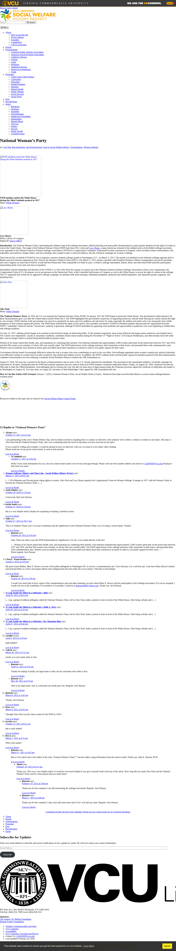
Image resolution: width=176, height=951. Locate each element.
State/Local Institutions (21, 69)
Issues (8, 104)
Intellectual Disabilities (21, 116)
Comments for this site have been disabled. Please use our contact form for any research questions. (88, 812)
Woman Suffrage (91, 147)
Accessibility (11, 931)
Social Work (16, 97)
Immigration (16, 119)
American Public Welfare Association (27, 52)
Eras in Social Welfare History (56, 147)
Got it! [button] (167, 946)
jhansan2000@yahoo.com (87, 585)
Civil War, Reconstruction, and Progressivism (22, 147)
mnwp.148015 (15, 241)
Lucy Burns (94, 248)
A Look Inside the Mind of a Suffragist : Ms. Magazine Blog (33, 621)
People (8, 47)
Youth (13, 72)
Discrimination (17, 114)
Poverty (14, 129)
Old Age (14, 124)
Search (32, 22)
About (8, 32)
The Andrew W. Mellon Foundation (15, 919)
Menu (5, 28)
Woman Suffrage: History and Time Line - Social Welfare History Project (40, 473)
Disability (15, 111)
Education (15, 82)
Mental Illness (17, 121)
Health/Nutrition (18, 84)
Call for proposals (18, 45)
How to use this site (19, 35)
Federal (14, 59)
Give (169, 3)
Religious (15, 64)
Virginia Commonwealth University (56, 3)
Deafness (15, 109)
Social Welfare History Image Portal (59, 398)
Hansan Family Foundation (12, 921)
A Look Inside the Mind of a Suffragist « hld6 (27, 593)
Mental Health (17, 89)
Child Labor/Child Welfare (22, 77)
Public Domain (12, 203)
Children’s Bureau (19, 57)
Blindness (15, 106)
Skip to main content (9, 8)
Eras (7, 99)
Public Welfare (17, 92)
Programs (10, 74)
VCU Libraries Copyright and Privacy (22, 934)
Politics (14, 126)
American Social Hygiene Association (27, 54)
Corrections (16, 79)
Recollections (11, 101)
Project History (17, 37)
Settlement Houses (19, 67)
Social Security (17, 94)
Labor (13, 62)
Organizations (12, 50)
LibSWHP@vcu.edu (154, 463)
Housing (14, 87)
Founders (15, 40)
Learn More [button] (88, 946)
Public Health (17, 131)
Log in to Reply (12, 454)
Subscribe (7, 854)
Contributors (16, 42)
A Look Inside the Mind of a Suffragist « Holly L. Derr (31, 607)
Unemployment (17, 134)
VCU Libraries (12, 929)
